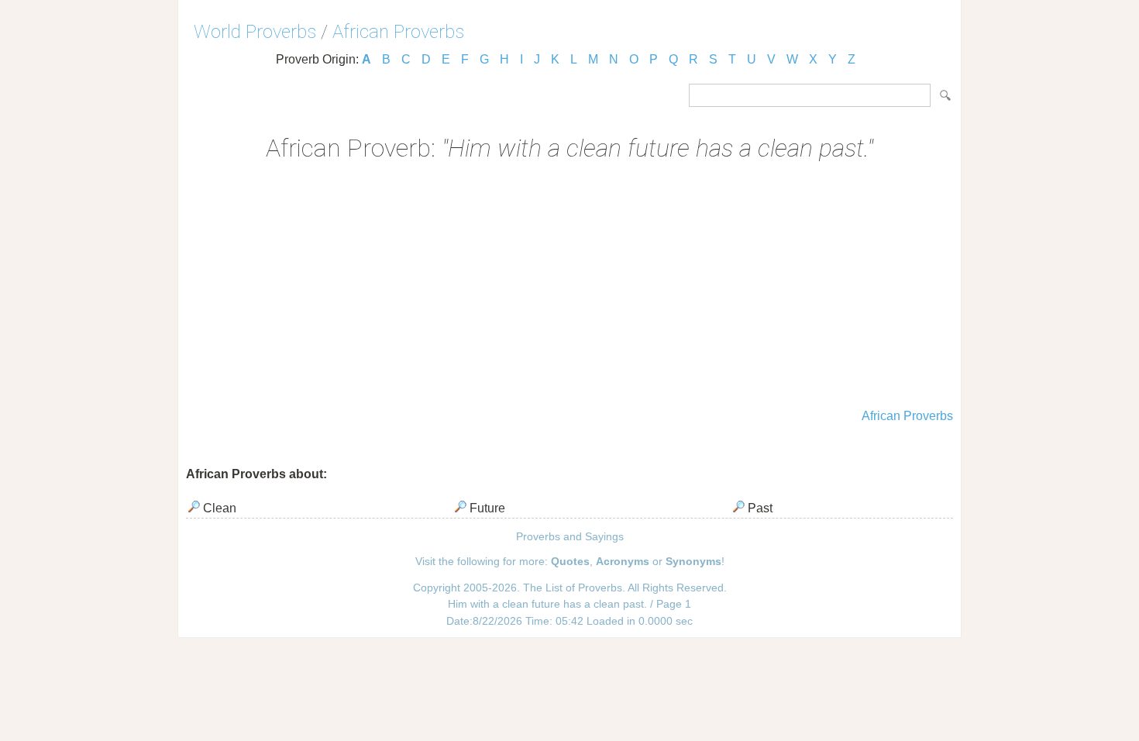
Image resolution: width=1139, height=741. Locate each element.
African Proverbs (398, 32)
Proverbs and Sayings (570, 536)
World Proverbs (255, 32)
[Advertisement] (569, 286)
